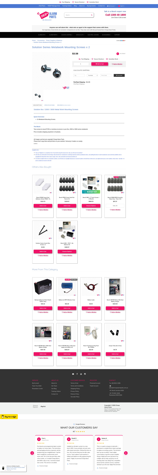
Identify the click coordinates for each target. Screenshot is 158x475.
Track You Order (37, 386)
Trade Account (94, 386)
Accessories (106, 34)
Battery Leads (91, 300)
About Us (82, 6)
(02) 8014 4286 (116, 383)
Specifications (49, 105)
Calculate (119, 75)
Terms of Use (74, 383)
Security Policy (75, 396)
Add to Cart (100, 64)
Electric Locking (93, 34)
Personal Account (95, 383)
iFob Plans (42, 6)
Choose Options (91, 205)
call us (115, 205)
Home (34, 40)
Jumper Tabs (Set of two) (115, 345)
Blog (75, 6)
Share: (118, 40)
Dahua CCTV (80, 34)
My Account (111, 6)
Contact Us (101, 6)
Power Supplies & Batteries (54, 40)
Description (37, 105)
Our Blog (54, 388)
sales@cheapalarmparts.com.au (117, 387)
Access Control (66, 34)
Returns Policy (75, 394)
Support (117, 34)
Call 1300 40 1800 (115, 14)
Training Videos (67, 6)
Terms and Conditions (77, 386)
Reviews (60, 105)
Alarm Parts (53, 34)
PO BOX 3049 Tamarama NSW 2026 (115, 394)
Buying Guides (91, 6)
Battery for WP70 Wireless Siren (67, 300)
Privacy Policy (75, 391)
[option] (51, 71)
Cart (122, 6)
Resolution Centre (37, 388)
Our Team (54, 386)
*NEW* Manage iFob (54, 6)
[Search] (91, 15)
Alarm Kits (41, 34)
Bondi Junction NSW (117, 390)
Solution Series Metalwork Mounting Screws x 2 (47, 42)
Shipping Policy (75, 388)
